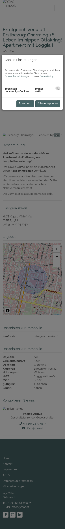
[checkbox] (57, 88)
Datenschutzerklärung (16, 76)
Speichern (25, 103)
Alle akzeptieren (48, 103)
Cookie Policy (46, 76)
